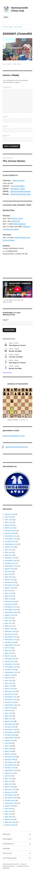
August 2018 (9, 740)
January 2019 (10, 727)
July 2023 (8, 590)
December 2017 (10, 762)
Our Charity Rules (9, 858)
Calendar (6, 848)
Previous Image (8, 27)
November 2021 (11, 640)
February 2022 (10, 631)
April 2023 (9, 599)
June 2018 (8, 746)
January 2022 (10, 634)
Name (5, 116)
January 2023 (10, 604)
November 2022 (11, 610)
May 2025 (8, 552)
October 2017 (10, 768)
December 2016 (11, 795)
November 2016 (11, 798)
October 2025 (10, 541)
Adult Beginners (20, 224)
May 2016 (8, 814)
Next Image (18, 27)
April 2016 (8, 817)
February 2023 (10, 601)
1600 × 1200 (16, 64)
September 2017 (11, 770)
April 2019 (8, 719)
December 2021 (10, 637)
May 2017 (8, 781)
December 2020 (11, 664)
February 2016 (10, 822)
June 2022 (8, 620)
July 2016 (8, 809)
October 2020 (10, 669)
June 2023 (8, 593)
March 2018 (9, 754)
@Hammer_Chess (18, 189)
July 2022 (8, 618)
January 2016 (10, 825)
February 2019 (10, 724)
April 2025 (9, 555)
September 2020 (11, 672)
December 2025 (11, 536)
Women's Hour (17, 218)
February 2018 (10, 757)
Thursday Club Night (16, 357)
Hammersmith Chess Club (11, 864)
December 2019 (11, 697)
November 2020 (11, 667)
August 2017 (9, 773)
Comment (7, 87)
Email (6, 126)
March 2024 (9, 580)
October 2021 (10, 642)
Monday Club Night (15, 351)
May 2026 (8, 522)
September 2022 (11, 612)
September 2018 (11, 738)
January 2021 (10, 661)
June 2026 (9, 520)
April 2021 (8, 653)
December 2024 (11, 560)
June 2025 (8, 550)
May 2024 (8, 574)
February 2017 (10, 789)
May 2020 (8, 683)
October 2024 (10, 563)
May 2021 (8, 650)
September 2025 (11, 544)
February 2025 (10, 558)
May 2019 (8, 716)
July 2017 (8, 776)
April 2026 (9, 525)
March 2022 (9, 629)
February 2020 (10, 691)
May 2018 (8, 749)
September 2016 (11, 803)
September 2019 (11, 705)
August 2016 (9, 806)
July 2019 (8, 710)
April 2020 (9, 686)
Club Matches (8, 844)
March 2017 (9, 787)
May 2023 (8, 596)
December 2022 (11, 607)
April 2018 (8, 751)
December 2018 (10, 729)
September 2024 (11, 566)
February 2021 (10, 659)
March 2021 (9, 656)
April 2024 (9, 577)
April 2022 (9, 626)
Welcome (6, 834)
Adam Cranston (19, 180)
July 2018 (8, 743)
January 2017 (9, 792)
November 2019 (11, 699)
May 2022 (8, 623)
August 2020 (9, 675)
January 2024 (10, 582)
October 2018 (10, 735)
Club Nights (7, 839)
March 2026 (9, 528)
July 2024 (8, 571)
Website (6, 135)
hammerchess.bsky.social (20, 194)
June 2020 (8, 680)
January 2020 (10, 694)
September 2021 (11, 645)
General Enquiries (18, 186)
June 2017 (8, 779)
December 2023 (11, 585)
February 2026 (10, 530)
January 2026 (10, 533)
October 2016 (10, 800)
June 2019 (8, 713)
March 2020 (9, 689)
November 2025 (11, 539)
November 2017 (11, 765)
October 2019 (10, 702)
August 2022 (9, 615)
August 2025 (9, 547)
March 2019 (9, 721)
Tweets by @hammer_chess (14, 436)
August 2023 (9, 588)
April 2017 (8, 784)
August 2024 (9, 569)
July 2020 (8, 678)
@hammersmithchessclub (20, 191)
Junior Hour (15, 221)
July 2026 (8, 517)
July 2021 (8, 648)
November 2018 (11, 732)
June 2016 (8, 811)
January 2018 (10, 759)
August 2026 (9, 514)
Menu (6, 17)
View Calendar (7, 373)
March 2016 (9, 819)
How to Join (7, 853)
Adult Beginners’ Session (17, 345)
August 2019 (9, 708)
